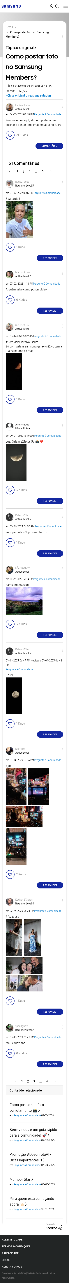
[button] (56, 106)
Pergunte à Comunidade (47, 114)
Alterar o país (12, 1266)
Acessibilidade (12, 1239)
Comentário (49, 146)
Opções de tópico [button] (56, 36)
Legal (6, 1260)
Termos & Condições (16, 1246)
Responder (50, 258)
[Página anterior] (12, 171)
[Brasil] (11, 6)
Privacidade (10, 1253)
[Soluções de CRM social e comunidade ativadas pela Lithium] (54, 1227)
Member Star (20, 1179)
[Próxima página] (49, 171)
